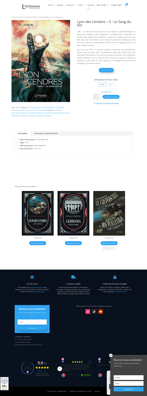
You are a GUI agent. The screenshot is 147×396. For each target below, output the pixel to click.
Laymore (21, 110)
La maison (70, 5)
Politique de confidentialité (56, 391)
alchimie (58, 110)
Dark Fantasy (34, 107)
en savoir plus (38, 291)
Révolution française (29, 116)
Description (22, 133)
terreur (40, 116)
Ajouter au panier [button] (37, 243)
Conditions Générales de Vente (80, 391)
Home (13, 17)
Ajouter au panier (111, 97)
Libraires (90, 5)
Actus (80, 5)
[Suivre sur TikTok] (94, 311)
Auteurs (60, 5)
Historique (48, 113)
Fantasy (19, 17)
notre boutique (36, 287)
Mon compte (101, 5)
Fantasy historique (30, 17)
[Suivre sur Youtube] (100, 311)
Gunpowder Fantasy (35, 113)
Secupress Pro (120, 291)
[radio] (102, 84)
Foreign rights (116, 5)
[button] (106, 103)
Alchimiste (15, 113)
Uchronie (40, 110)
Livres (50, 5)
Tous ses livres (106, 70)
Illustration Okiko (59, 113)
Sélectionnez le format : (103, 80)
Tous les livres (30, 110)
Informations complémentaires (46, 133)
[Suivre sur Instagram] (87, 311)
